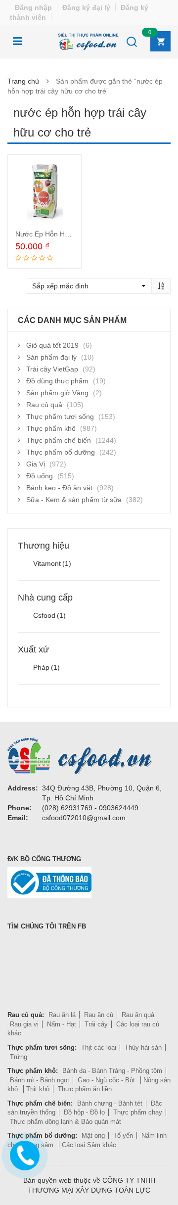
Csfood (49, 615)
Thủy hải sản (143, 1047)
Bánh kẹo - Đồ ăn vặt (59, 488)
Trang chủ (23, 81)
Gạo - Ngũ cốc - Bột (107, 1080)
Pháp (46, 667)
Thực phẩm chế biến (58, 440)
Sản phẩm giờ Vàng (57, 393)
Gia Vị (35, 464)
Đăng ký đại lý (86, 7)
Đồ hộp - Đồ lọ (84, 1112)
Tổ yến (123, 1135)
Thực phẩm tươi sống (60, 416)
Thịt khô (37, 1089)
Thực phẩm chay (137, 1112)
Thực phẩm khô (51, 428)
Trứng (18, 1057)
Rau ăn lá (62, 1015)
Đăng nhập (33, 7)
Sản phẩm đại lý (51, 357)
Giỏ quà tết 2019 (52, 345)
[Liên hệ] (23, 1154)
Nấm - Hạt (61, 1024)
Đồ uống (39, 476)
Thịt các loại (98, 1047)
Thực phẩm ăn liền (85, 1089)
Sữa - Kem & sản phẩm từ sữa (74, 500)
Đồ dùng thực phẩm (57, 381)
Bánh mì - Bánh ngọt (39, 1080)
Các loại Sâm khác (89, 1145)
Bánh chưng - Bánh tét (109, 1103)
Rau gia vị (24, 1024)
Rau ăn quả (138, 1015)
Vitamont (52, 563)
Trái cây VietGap (52, 369)
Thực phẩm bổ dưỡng (60, 452)
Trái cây (96, 1024)
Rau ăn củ (98, 1015)
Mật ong (93, 1135)
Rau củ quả (44, 405)
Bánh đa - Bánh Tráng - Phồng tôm (112, 1070)
